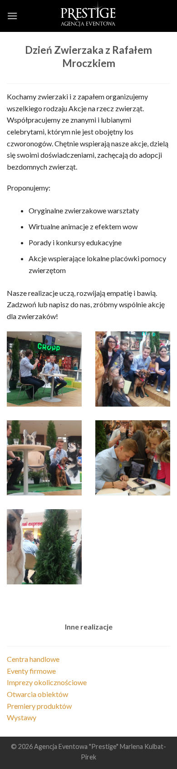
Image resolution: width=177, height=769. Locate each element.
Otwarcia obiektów (37, 694)
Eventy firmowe (31, 670)
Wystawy (21, 717)
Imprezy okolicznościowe (47, 682)
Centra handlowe (33, 659)
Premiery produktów (39, 706)
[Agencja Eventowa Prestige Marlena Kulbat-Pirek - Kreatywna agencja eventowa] (88, 16)
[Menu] (12, 16)
